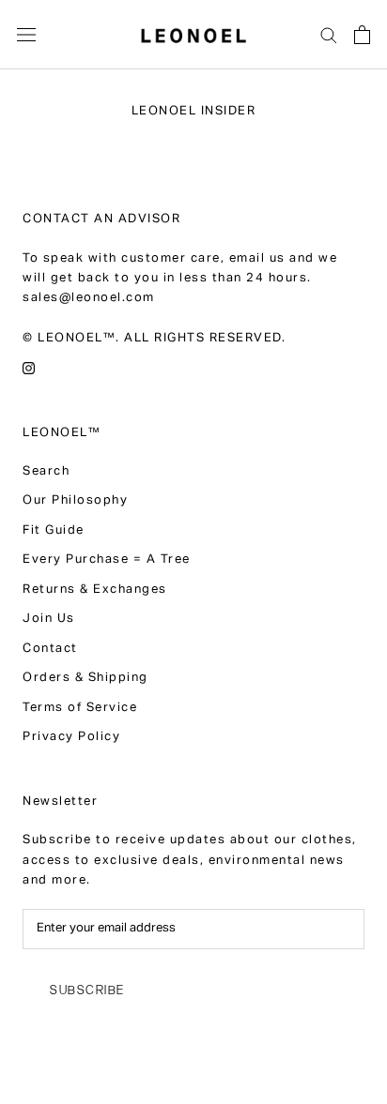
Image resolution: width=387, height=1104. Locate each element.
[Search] (328, 34)
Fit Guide (54, 531)
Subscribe (87, 989)
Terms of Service (80, 709)
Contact (50, 649)
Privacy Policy (71, 738)
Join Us (49, 619)
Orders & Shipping (85, 679)
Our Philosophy (75, 501)
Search (46, 472)
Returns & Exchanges (95, 590)
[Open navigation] (26, 34)
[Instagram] (29, 369)
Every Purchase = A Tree (107, 560)
